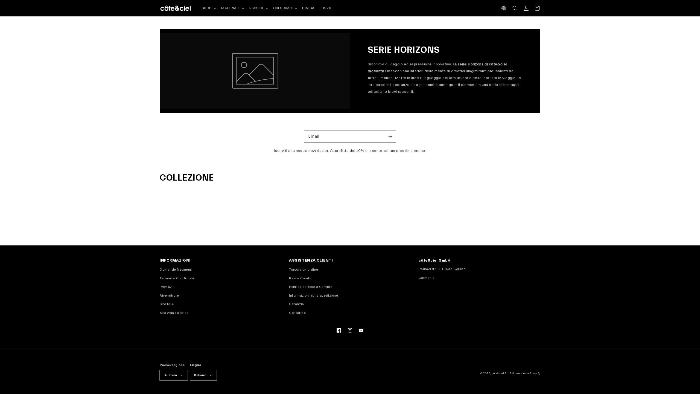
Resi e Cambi (300, 278)
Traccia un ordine (303, 269)
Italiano (200, 375)
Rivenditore (169, 295)
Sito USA (167, 304)
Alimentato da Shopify (525, 373)
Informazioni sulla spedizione (313, 295)
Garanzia (296, 304)
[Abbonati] (390, 136)
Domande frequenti (176, 269)
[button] (503, 8)
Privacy (166, 287)
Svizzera (170, 375)
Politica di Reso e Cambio (310, 287)
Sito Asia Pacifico (174, 313)
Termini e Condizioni (177, 278)
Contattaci (298, 313)
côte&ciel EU (500, 373)
